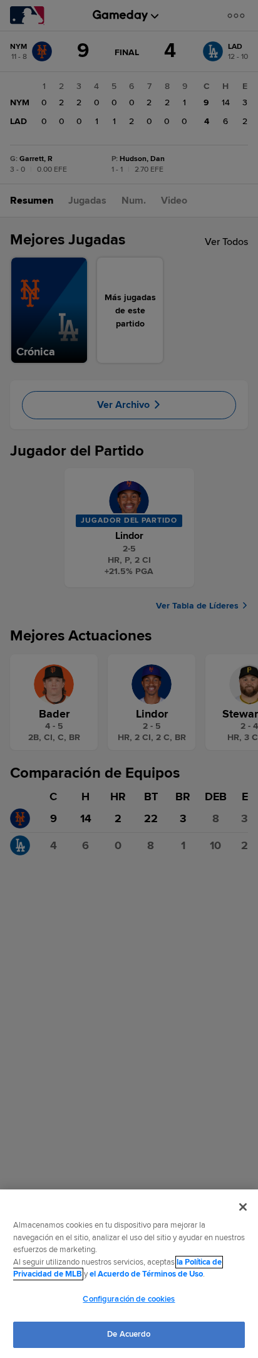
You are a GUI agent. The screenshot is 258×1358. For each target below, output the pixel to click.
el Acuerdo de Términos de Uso (146, 1274)
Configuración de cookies (129, 1299)
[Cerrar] (243, 1207)
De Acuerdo (128, 1334)
